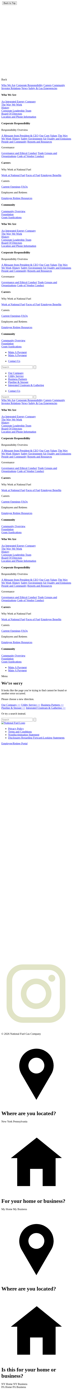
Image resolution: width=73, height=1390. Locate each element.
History (5, 107)
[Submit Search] (34, 367)
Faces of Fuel (33, 175)
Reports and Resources (39, 141)
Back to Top (9, 3)
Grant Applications (11, 217)
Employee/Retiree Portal (14, 743)
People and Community (14, 141)
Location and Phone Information (18, 116)
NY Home (7, 1384)
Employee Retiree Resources (16, 198)
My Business (20, 1209)
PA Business (19, 1387)
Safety (24, 138)
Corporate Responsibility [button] (29, 85)
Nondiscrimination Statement (23, 734)
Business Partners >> (52, 704)
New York (6, 1121)
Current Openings (11, 186)
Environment (35, 138)
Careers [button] (47, 85)
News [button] (24, 88)
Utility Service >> (30, 704)
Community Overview (13, 211)
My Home (6, 1209)
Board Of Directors (11, 113)
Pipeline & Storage (18, 382)
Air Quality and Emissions (57, 138)
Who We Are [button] (8, 85)
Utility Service (16, 376)
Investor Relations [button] (11, 88)
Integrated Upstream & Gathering (26, 385)
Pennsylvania (20, 1121)
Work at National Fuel (13, 175)
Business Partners (17, 379)
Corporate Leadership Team (16, 110)
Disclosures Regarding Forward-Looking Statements (36, 737)
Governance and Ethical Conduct (19, 153)
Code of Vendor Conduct (30, 156)
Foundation (7, 214)
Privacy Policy (16, 728)
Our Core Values (48, 135)
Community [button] (58, 85)
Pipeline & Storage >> (13, 707)
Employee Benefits (51, 175)
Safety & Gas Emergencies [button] (42, 88)
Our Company (16, 373)
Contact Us (14, 361)
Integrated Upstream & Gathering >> (46, 707)
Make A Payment (17, 352)
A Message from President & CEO (20, 135)
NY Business (20, 1384)
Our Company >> (11, 704)
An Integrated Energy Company (18, 101)
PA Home (6, 1387)
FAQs (24, 186)
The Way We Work (11, 104)
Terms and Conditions (20, 731)
